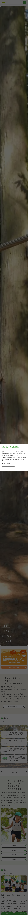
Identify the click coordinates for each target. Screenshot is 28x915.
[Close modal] (25, 447)
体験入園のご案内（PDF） (8, 466)
